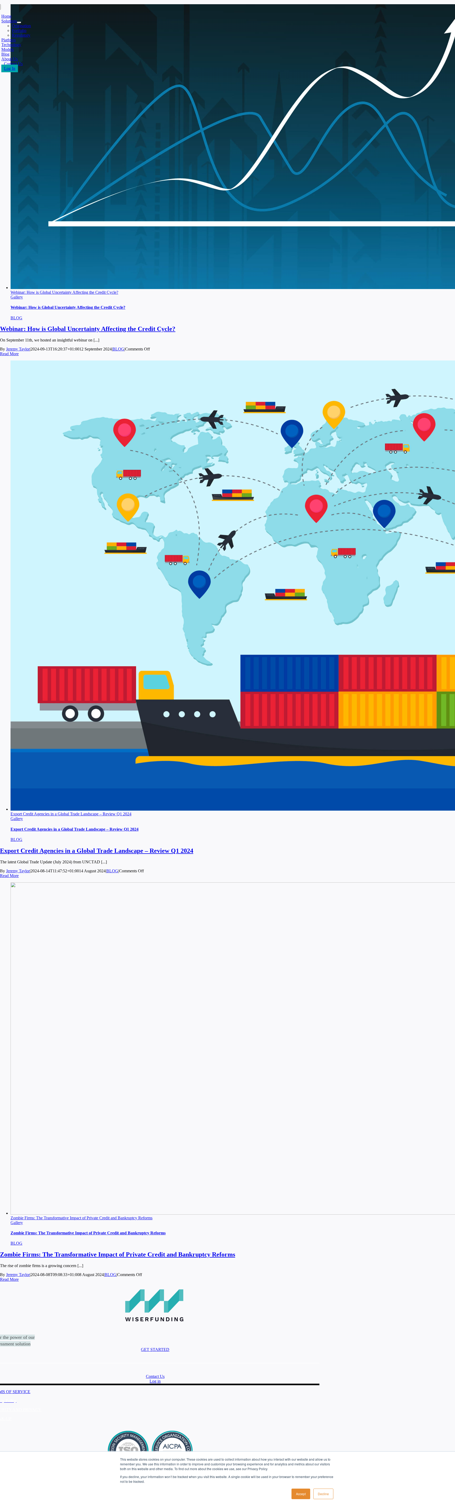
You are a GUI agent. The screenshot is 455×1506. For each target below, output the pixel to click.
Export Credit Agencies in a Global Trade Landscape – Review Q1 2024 (71, 814)
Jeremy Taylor (18, 349)
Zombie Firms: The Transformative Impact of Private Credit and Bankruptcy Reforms (81, 1218)
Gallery (17, 297)
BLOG (16, 318)
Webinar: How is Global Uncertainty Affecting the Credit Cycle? (64, 292)
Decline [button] (323, 1493)
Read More (9, 354)
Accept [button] (301, 1493)
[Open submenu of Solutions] (19, 22)
